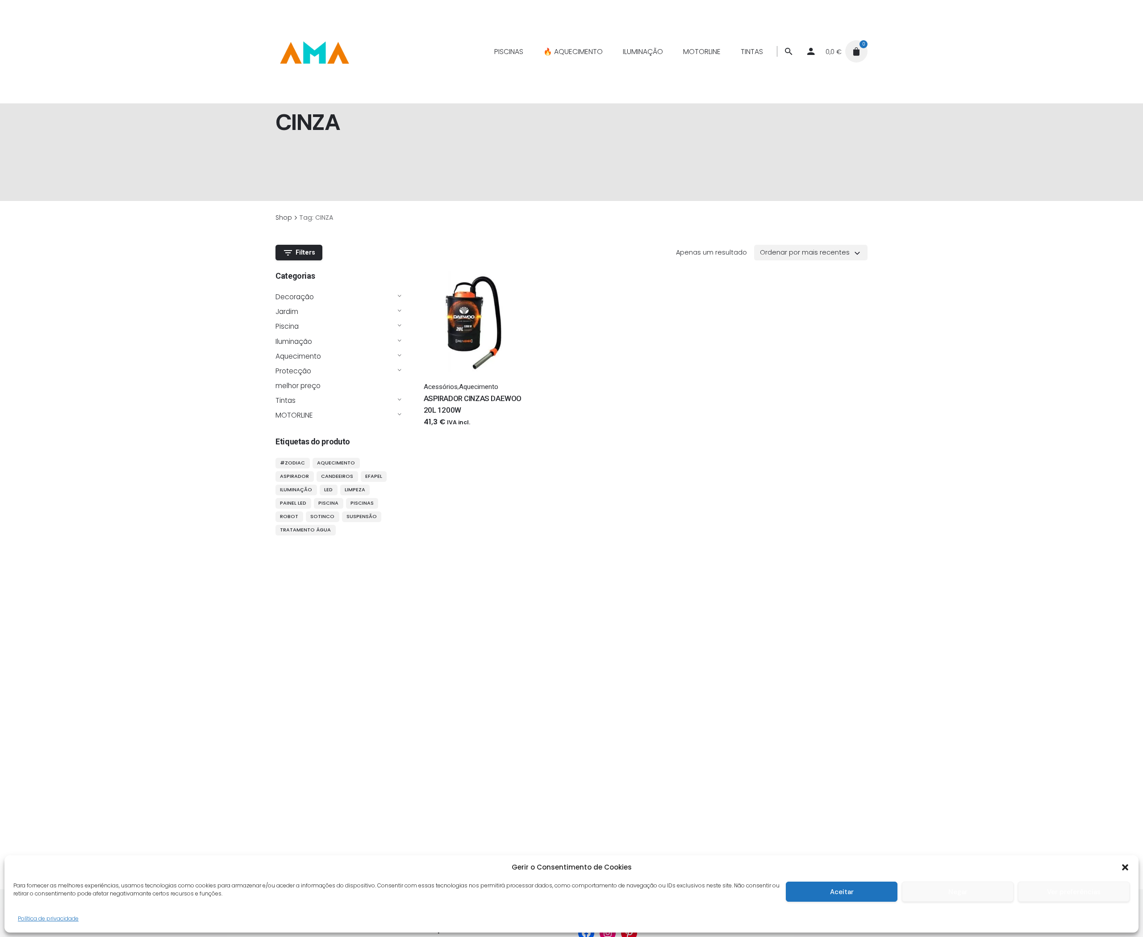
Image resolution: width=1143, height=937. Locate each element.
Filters (305, 252)
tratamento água (305, 529)
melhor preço (298, 385)
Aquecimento (298, 356)
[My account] (811, 51)
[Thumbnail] (313, 51)
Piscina (287, 326)
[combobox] (811, 252)
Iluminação (293, 341)
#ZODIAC (292, 462)
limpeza (355, 489)
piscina (328, 502)
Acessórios (441, 387)
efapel (373, 476)
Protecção (293, 371)
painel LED (293, 502)
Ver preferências (1074, 891)
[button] (1125, 867)
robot (289, 516)
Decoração (294, 296)
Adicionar (439, 431)
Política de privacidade (48, 918)
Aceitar (842, 891)
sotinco (322, 516)
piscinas (362, 502)
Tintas (285, 400)
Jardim (286, 311)
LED (328, 489)
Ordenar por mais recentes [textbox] (805, 252)
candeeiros (337, 476)
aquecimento (336, 462)
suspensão (361, 516)
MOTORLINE (294, 415)
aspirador (294, 476)
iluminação (296, 489)
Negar (958, 891)
